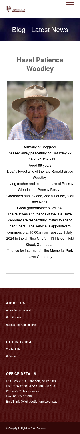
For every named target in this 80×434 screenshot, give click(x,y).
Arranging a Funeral (18, 310)
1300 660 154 (45, 386)
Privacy (11, 356)
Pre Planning (14, 317)
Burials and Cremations (21, 324)
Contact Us (13, 349)
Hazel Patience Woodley (40, 64)
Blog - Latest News (40, 29)
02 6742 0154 (21, 386)
